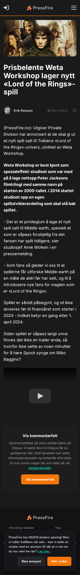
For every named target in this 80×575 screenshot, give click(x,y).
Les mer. (44, 551)
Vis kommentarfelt (40, 479)
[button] (40, 458)
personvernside (39, 468)
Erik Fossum (23, 110)
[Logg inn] (7, 7)
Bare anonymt (31, 561)
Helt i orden (59, 561)
